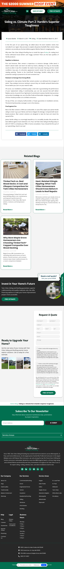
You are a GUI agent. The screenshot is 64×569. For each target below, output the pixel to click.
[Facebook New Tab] (22, 469)
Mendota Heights (44, 493)
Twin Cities (55, 490)
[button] (27, 11)
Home (12, 404)
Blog (16, 404)
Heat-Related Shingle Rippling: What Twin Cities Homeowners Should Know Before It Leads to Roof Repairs (47, 186)
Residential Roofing (25, 496)
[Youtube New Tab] (34, 469)
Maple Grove (42, 490)
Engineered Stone (25, 487)
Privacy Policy (39, 384)
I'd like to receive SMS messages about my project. (47, 353)
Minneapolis (42, 496)
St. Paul (54, 483)
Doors (21, 483)
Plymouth (41, 502)
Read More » (8, 210)
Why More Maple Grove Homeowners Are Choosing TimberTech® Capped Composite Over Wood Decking (15, 242)
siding (46, 52)
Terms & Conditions (50, 384)
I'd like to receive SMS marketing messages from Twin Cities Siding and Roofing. (47, 368)
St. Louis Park (56, 480)
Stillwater (55, 487)
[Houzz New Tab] (26, 469)
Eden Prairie (42, 483)
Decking (22, 508)
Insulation (22, 493)
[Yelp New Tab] (30, 469)
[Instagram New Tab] (41, 469)
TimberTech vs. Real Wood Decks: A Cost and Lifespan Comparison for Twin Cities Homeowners (15, 185)
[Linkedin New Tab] (37, 469)
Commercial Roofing (26, 480)
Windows (22, 502)
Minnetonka (42, 499)
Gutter (22, 490)
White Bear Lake (57, 493)
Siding (21, 499)
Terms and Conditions (12, 524)
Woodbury (55, 496)
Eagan (41, 480)
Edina (40, 487)
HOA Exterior (23, 505)
